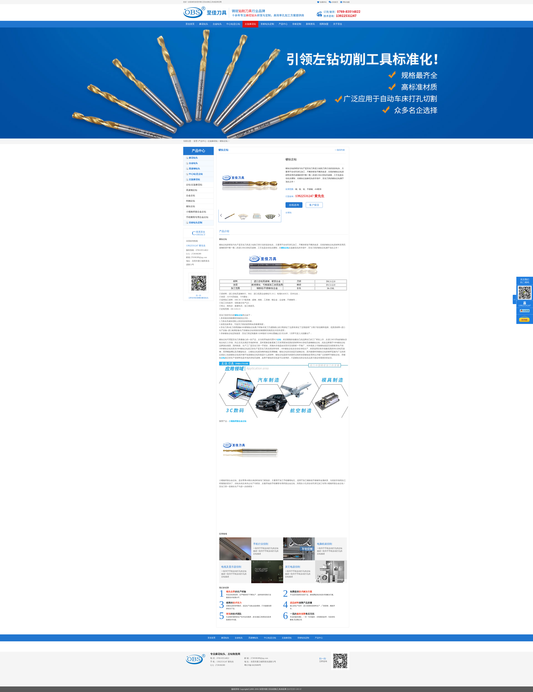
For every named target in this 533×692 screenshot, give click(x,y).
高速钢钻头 (194, 169)
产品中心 (283, 24)
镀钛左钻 (190, 206)
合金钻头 (217, 24)
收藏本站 (323, 2)
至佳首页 (190, 24)
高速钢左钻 (191, 190)
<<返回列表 (340, 150)
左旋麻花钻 (250, 24)
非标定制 (296, 24)
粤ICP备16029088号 (252, 665)
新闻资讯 (310, 24)
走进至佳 (239, 645)
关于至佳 (337, 24)
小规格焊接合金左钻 (196, 212)
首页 (195, 141)
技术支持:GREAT (294, 689)
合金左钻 (190, 195)
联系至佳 (252, 645)
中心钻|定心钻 (233, 24)
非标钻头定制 (267, 24)
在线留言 (334, 2)
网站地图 (346, 2)
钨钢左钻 (190, 201)
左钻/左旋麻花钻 (194, 185)
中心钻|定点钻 (196, 174)
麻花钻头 (203, 24)
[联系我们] (525, 311)
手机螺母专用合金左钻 (197, 217)
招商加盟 (324, 24)
